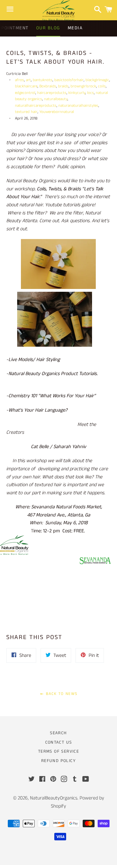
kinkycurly (76, 92)
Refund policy (58, 761)
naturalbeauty (55, 99)
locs (90, 92)
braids (63, 86)
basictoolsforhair (69, 80)
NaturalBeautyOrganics (53, 798)
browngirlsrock (83, 86)
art (28, 80)
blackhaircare (26, 86)
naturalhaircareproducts (35, 105)
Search (58, 733)
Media (75, 28)
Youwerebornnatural (56, 112)
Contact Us (58, 742)
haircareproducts (51, 92)
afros (19, 80)
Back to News (60, 694)
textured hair (26, 112)
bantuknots (42, 80)
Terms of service (58, 751)
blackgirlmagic (97, 80)
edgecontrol (25, 92)
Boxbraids (47, 86)
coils (102, 86)
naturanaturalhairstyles (78, 105)
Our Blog (48, 28)
